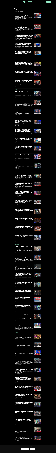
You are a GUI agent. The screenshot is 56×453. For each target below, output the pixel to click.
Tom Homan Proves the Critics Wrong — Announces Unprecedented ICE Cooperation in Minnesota (24, 316)
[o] (38, 16)
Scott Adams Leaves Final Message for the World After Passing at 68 (23, 395)
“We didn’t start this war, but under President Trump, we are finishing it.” (24, 239)
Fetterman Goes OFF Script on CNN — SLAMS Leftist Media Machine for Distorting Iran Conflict (24, 210)
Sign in (53, 1)
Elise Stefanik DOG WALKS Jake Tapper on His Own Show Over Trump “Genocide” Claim (23, 147)
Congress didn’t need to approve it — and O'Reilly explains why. (23, 439)
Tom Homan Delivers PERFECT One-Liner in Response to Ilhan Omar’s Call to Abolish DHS (24, 266)
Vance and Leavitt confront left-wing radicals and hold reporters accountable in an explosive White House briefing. (24, 406)
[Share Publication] (45, 2)
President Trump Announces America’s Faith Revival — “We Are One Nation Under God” (23, 306)
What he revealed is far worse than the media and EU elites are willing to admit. (23, 300)
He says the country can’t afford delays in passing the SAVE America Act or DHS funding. (23, 195)
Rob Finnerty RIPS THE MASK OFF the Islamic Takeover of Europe (22, 298)
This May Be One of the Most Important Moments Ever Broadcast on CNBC (23, 44)
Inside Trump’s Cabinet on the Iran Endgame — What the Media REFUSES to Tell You (24, 175)
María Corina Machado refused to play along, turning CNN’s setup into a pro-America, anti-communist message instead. (24, 105)
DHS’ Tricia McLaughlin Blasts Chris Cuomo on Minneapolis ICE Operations (24, 387)
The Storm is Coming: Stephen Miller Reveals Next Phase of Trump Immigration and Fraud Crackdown (23, 156)
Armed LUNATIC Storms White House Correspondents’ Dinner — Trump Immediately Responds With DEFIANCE (23, 130)
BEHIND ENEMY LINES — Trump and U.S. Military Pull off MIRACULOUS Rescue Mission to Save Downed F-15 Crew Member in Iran (24, 165)
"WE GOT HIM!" (17, 167)
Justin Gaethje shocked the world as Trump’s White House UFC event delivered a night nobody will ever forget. (23, 75)
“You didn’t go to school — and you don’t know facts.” (23, 292)
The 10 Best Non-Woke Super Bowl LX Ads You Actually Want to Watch (23, 283)
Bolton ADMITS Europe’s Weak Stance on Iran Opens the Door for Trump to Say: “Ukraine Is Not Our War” (23, 201)
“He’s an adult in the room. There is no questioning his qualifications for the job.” (23, 221)
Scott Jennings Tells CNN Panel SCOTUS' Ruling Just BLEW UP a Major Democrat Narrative (23, 257)
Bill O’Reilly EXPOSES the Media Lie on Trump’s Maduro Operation (23, 437)
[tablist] (19, 11)
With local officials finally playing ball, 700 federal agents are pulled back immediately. (24, 319)
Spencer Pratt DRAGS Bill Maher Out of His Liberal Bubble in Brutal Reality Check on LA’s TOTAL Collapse (23, 81)
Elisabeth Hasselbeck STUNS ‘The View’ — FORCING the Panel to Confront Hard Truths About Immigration (24, 227)
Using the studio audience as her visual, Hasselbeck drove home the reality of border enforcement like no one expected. (24, 230)
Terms (29, 446)
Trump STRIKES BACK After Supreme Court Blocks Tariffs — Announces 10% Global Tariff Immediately (24, 274)
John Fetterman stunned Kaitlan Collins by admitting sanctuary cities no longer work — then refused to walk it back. (23, 346)
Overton (18, 19)
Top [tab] (18, 11)
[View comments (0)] (21, 126)
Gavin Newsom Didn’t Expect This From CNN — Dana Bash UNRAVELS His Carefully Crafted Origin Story (24, 248)
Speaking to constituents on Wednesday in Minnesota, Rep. (24, 268)
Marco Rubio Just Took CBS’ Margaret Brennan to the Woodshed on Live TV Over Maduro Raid (23, 420)
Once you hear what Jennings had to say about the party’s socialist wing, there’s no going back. (23, 18)
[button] (14, 5)
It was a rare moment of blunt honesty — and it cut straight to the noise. (24, 204)
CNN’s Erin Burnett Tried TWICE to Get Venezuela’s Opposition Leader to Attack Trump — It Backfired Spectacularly (23, 102)
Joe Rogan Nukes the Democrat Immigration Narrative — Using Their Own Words (24, 336)
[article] (28, 17)
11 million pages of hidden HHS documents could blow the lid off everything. (23, 141)
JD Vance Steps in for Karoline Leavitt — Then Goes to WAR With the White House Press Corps (23, 93)
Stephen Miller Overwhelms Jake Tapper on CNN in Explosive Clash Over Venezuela (24, 412)
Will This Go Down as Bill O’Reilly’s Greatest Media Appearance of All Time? (24, 351)
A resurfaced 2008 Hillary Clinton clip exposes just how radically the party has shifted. (23, 338)
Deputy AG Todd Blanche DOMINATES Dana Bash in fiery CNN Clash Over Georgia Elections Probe (24, 325)
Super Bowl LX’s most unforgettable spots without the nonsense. (23, 285)
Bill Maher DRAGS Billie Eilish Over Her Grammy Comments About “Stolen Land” (23, 291)
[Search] (43, 2)
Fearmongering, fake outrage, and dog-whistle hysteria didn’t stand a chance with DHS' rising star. (24, 381)
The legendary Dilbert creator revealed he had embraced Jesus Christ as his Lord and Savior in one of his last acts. (23, 397)
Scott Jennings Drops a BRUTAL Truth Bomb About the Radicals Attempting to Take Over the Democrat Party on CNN (24, 15)
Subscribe (48, 1)
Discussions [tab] (21, 11)
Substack (23, 451)
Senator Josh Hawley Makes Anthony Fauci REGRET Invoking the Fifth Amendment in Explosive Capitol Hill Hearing (24, 26)
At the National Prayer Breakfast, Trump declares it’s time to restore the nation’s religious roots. (24, 309)
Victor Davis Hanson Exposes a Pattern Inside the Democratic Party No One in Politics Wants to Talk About (23, 52)
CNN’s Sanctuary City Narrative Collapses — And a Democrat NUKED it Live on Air (24, 343)
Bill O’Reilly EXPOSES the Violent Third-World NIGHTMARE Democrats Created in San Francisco (23, 183)
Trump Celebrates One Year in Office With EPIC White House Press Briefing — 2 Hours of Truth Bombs (24, 369)
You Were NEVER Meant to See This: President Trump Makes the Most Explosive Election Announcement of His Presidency (24, 35)
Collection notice (33, 446)
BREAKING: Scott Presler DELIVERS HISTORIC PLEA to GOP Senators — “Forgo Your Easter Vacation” (23, 192)
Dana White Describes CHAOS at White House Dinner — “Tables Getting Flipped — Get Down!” (23, 121)
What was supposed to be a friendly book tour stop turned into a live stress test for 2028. (23, 251)
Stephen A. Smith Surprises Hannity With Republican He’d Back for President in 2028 (24, 219)
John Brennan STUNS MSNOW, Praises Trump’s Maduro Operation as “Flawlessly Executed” (23, 429)
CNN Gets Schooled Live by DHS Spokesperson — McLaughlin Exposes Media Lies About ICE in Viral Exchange (23, 378)
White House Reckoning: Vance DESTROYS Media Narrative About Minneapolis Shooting (24, 403)
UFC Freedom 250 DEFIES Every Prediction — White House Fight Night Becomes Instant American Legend (24, 72)
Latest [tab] (16, 11)
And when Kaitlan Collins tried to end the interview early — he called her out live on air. (23, 213)
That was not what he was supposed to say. (21, 431)
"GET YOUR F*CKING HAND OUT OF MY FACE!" (22, 113)
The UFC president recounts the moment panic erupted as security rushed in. (23, 124)
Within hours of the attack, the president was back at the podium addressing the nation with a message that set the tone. (23, 133)
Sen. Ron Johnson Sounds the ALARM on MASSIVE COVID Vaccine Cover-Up (23, 139)
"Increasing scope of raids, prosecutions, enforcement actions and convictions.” (24, 159)
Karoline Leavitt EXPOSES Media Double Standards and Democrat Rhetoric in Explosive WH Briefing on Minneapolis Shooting (23, 360)
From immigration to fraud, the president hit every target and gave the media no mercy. (24, 372)
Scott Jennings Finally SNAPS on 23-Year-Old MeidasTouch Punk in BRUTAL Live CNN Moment (24, 111)
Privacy (27, 446)
